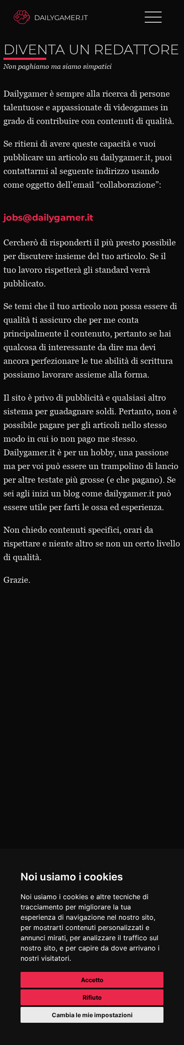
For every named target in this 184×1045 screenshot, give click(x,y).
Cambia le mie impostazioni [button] (92, 1014)
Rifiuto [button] (92, 997)
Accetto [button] (92, 979)
